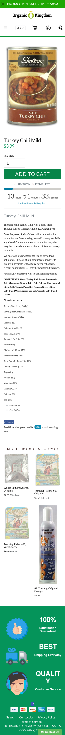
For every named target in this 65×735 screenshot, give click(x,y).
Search (10, 717)
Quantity (9, 155)
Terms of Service (31, 721)
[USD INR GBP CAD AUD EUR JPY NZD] (20, 28)
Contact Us (26, 717)
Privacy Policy (47, 717)
